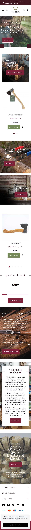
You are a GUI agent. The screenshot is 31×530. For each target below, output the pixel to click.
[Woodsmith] (15, 10)
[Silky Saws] (15, 285)
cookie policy (15, 519)
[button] (14, 133)
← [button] (2, 46)
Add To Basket (14, 127)
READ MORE (15, 421)
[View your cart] (28, 10)
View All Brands (15, 300)
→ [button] (29, 46)
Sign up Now (15, 464)
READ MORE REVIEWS (11, 351)
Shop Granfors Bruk (15, 72)
